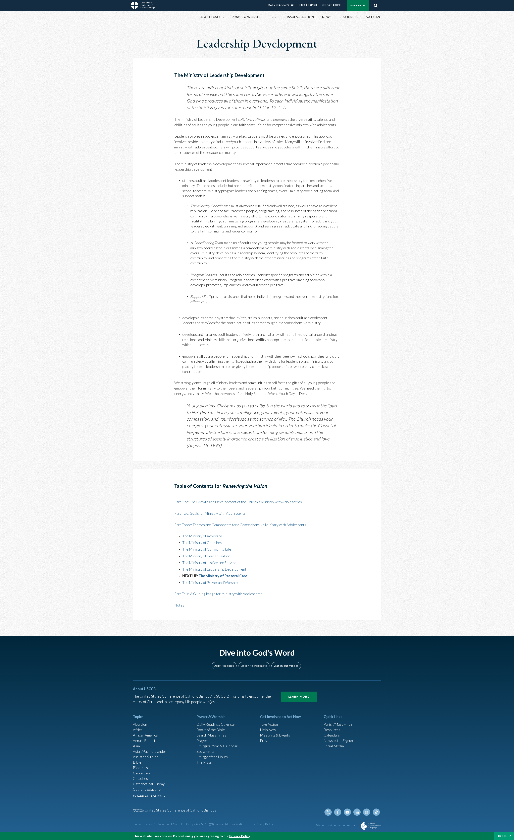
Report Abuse (331, 5)
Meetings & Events (275, 735)
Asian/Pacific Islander (149, 751)
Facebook (337, 812)
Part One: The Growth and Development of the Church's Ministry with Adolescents (238, 502)
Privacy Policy (264, 824)
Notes (179, 605)
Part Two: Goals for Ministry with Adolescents (210, 513)
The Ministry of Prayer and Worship (210, 582)
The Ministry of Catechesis (203, 542)
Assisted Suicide (145, 757)
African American (146, 735)
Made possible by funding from (337, 825)
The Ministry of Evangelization (206, 556)
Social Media (334, 746)
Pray (263, 740)
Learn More (298, 696)
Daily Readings (278, 5)
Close (502, 835)
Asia (136, 746)
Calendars (332, 735)
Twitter (328, 812)
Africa (137, 729)
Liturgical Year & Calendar (217, 746)
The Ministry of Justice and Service (209, 562)
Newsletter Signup (338, 740)
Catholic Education (147, 789)
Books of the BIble (211, 729)
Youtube (347, 812)
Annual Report (144, 740)
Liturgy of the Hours (212, 757)
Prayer (202, 740)
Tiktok (376, 812)
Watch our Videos (286, 665)
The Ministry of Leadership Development (214, 569)
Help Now (357, 5)
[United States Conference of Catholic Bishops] (143, 6)
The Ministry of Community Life (206, 549)
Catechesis (141, 778)
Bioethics (140, 767)
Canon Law (141, 773)
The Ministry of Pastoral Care (223, 576)
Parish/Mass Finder (339, 724)
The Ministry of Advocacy (202, 536)
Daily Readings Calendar (294, 5)
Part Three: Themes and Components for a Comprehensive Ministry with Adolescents (240, 524)
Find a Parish (308, 5)
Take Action (269, 724)
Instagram (366, 812)
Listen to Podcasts (254, 665)
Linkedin (357, 812)
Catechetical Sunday (149, 784)
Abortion (140, 724)
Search (376, 5)
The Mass (204, 762)
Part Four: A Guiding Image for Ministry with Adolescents (218, 593)
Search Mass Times (211, 735)
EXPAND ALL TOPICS (147, 796)
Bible (137, 762)
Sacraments (205, 751)
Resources (332, 729)
